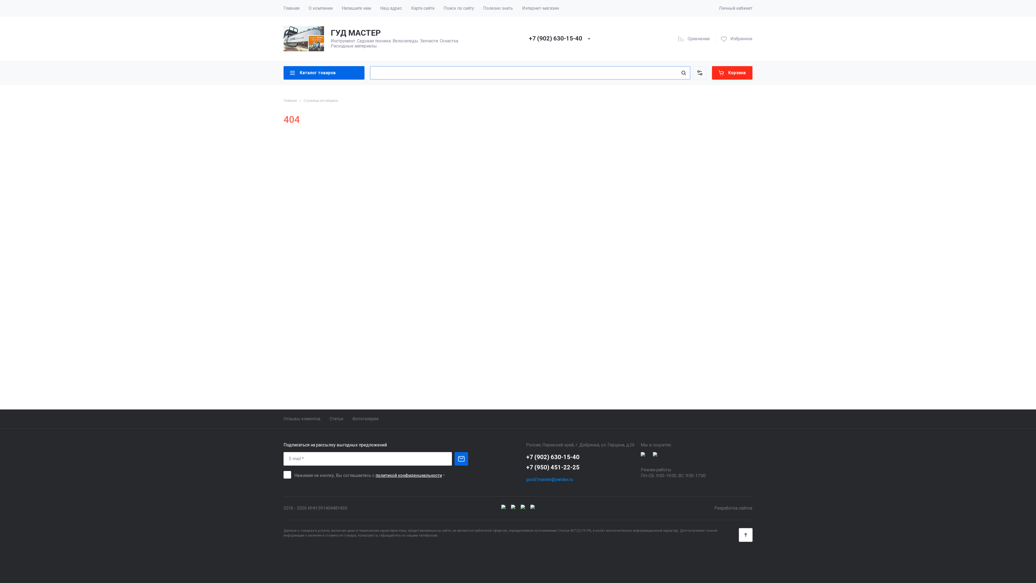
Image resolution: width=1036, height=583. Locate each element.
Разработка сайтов (733, 508)
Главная (291, 8)
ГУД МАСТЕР (356, 33)
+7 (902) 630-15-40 (555, 38)
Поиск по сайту (459, 8)
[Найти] (683, 73)
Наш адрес (391, 8)
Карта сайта (422, 8)
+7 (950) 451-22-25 (553, 467)
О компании (321, 8)
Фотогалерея (365, 418)
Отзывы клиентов (302, 418)
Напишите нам (356, 8)
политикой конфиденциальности (409, 475)
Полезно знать (498, 8)
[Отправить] (461, 459)
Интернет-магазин (540, 8)
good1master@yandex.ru (549, 479)
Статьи (336, 418)
